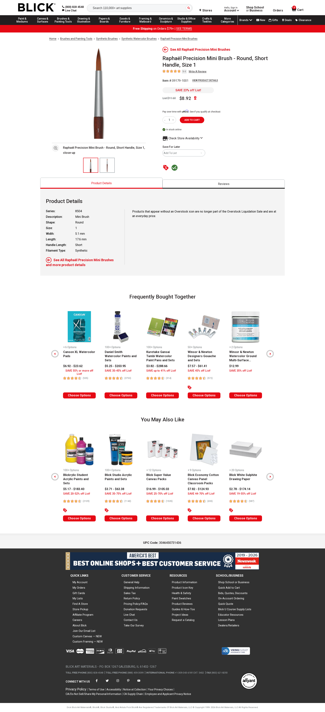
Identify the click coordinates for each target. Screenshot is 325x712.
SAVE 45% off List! (199, 370)
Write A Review (198, 71)
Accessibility (113, 689)
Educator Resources (230, 614)
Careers (77, 620)
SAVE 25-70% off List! (159, 493)
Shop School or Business (233, 582)
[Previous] (55, 354)
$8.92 (185, 98)
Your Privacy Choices (160, 689)
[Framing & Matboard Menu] (145, 25)
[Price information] (166, 168)
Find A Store (80, 604)
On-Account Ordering (231, 598)
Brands (243, 20)
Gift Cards (79, 593)
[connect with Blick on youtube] (139, 683)
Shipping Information (137, 587)
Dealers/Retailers (228, 625)
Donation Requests (135, 609)
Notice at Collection (134, 689)
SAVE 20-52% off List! (76, 493)
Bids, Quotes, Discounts (233, 593)
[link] (69, 10)
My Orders (79, 587)
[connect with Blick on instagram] (117, 683)
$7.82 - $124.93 (198, 489)
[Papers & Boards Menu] (104, 25)
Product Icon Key (182, 587)
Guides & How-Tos (183, 609)
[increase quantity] (173, 120)
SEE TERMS (184, 28)
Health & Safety (181, 593)
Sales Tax (130, 593)
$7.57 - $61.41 (197, 366)
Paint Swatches (181, 598)
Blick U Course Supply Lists (234, 609)
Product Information (184, 582)
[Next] (270, 354)
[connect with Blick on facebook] (96, 683)
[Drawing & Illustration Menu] (83, 25)
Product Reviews (182, 604)
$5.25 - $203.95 (115, 366)
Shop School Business (255, 9)
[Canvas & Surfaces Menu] (42, 25)
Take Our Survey (134, 625)
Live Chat (129, 614)
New (262, 20)
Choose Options (79, 395)
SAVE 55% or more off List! (79, 372)
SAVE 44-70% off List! (201, 493)
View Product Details (205, 80)
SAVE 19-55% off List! (242, 493)
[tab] (101, 183)
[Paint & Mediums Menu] (22, 25)
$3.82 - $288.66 (156, 366)
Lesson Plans (226, 620)
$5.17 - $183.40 (73, 489)
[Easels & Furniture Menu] (124, 25)
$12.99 (233, 366)
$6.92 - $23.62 (73, 366)
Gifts (275, 20)
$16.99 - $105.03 (157, 489)
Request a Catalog (183, 620)
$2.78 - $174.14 (239, 489)
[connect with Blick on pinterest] (128, 683)
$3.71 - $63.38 (114, 489)
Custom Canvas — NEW (87, 636)
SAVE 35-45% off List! (118, 370)
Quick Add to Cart (229, 587)
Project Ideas (180, 614)
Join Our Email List (84, 631)
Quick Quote (225, 604)
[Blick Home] (37, 7)
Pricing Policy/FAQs (136, 604)
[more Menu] (227, 25)
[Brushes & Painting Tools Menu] (63, 25)
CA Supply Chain (133, 693)
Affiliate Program (83, 614)
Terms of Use (96, 689)
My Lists (78, 598)
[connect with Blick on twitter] (107, 683)
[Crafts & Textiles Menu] (207, 25)
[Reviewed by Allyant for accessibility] (249, 681)
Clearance (305, 20)
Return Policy (132, 598)
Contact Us (130, 620)
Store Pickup (80, 609)
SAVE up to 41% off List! (161, 370)
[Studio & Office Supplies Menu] (186, 25)
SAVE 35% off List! (240, 370)
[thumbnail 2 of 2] (107, 165)
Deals (288, 20)
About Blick (80, 625)
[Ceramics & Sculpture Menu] (165, 25)
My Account (80, 582)
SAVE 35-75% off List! (118, 493)
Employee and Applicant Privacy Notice (168, 693)
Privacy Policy (76, 689)
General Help (131, 582)
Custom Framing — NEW (88, 641)
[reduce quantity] (165, 120)
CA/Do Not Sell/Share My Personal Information (93, 693)
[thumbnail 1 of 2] (90, 165)
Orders (278, 10)
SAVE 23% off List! (188, 90)
